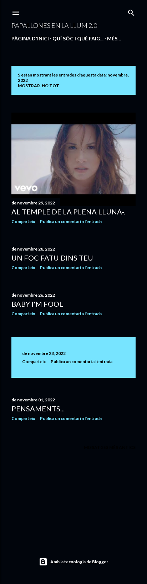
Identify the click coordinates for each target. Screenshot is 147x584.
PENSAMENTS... (38, 408)
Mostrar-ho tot (38, 85)
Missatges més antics (110, 447)
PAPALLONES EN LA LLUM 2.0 (54, 25)
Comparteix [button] (23, 221)
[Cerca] (131, 11)
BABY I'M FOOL (37, 304)
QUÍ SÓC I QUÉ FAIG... (77, 38)
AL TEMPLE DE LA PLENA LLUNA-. (68, 211)
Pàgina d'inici (30, 38)
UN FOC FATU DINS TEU (52, 257)
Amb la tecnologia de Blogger (79, 561)
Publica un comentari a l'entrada (71, 221)
